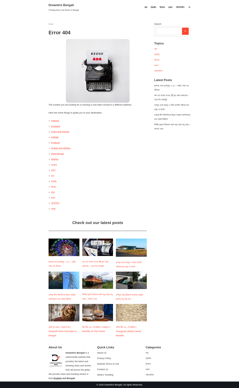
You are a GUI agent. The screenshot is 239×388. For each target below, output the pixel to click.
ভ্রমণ (170, 7)
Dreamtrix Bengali (113, 385)
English (58, 378)
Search (157, 24)
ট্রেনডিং (153, 7)
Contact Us (102, 369)
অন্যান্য (54, 164)
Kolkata (55, 137)
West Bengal (57, 154)
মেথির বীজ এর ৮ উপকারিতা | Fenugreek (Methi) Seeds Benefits (128, 331)
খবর (145, 7)
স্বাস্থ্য (53, 208)
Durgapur (55, 126)
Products (55, 142)
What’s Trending (105, 375)
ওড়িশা (53, 170)
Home (51, 24)
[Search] (189, 7)
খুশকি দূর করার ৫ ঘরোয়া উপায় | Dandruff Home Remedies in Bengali (63, 331)
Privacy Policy (104, 358)
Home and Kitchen (60, 132)
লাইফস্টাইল (180, 7)
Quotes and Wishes (61, 148)
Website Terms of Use (108, 364)
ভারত (53, 192)
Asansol (55, 120)
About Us (101, 353)
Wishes (54, 159)
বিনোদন (162, 7)
